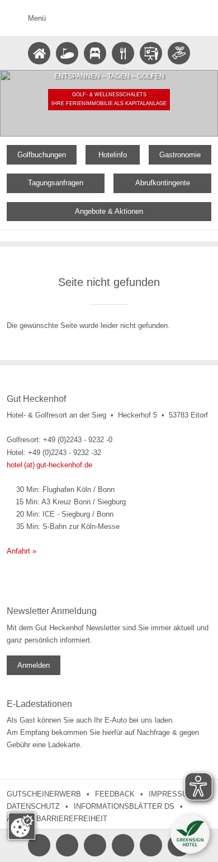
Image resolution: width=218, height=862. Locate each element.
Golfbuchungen (41, 155)
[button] (190, 834)
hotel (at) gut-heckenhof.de (49, 465)
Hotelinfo (112, 155)
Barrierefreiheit (71, 818)
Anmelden (33, 665)
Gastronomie (180, 155)
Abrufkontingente (162, 183)
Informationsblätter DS (124, 806)
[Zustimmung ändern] (21, 826)
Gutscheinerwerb (44, 794)
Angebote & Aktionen (109, 211)
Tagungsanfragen (55, 183)
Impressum (171, 794)
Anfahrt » (21, 551)
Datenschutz (33, 806)
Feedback (115, 794)
